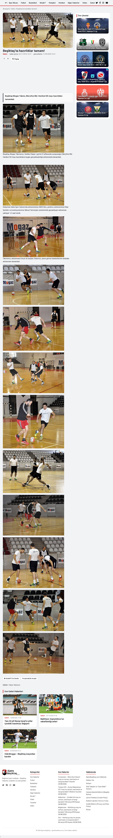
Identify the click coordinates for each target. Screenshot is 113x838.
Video (85, 3)
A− (4, 58)
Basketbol (33, 3)
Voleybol (52, 3)
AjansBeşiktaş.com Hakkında (96, 777)
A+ (8, 58)
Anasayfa (6, 9)
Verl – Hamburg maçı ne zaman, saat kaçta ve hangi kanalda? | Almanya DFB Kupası (69, 820)
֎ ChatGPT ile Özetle (11, 678)
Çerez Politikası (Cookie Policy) (96, 798)
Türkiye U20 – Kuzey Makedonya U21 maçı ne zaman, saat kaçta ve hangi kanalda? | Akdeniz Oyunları (70, 789)
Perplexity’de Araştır (29, 678)
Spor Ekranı (13, 3)
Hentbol (62, 3)
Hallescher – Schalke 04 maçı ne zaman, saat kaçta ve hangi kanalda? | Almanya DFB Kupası (69, 799)
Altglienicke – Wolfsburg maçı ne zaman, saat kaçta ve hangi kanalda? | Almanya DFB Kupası (69, 810)
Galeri (92, 3)
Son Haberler (34, 777)
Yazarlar (33, 802)
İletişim (88, 783)
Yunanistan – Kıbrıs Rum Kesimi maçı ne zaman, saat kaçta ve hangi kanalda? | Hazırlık (69, 779)
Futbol (23, 3)
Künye (88, 809)
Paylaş (16, 59)
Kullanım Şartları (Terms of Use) (97, 801)
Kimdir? (43, 3)
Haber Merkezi (14, 685)
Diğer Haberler (73, 3)
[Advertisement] (38, 76)
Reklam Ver (90, 780)
